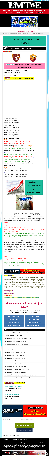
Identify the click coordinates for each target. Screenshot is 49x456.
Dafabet (7, 78)
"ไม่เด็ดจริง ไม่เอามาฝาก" (12, 394)
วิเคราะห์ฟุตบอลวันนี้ (12, 33)
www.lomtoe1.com (40, 10)
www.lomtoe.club (21, 10)
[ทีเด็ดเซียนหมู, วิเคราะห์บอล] (24, 271)
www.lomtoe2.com (10, 12)
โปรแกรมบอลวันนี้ (7, 445)
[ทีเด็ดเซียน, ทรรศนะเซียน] (24, 202)
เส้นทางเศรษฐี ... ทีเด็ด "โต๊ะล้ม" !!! (14, 386)
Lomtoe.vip (10, 64)
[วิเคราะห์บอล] (24, 41)
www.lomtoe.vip (31, 10)
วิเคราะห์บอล (16, 442)
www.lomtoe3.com (30, 12)
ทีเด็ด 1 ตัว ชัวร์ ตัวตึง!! (24, 15)
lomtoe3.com (5, 442)
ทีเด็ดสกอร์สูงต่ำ (9, 382)
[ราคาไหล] (15, 187)
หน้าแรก (5, 33)
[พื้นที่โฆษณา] (34, 187)
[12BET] (24, 453)
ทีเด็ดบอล (11, 447)
